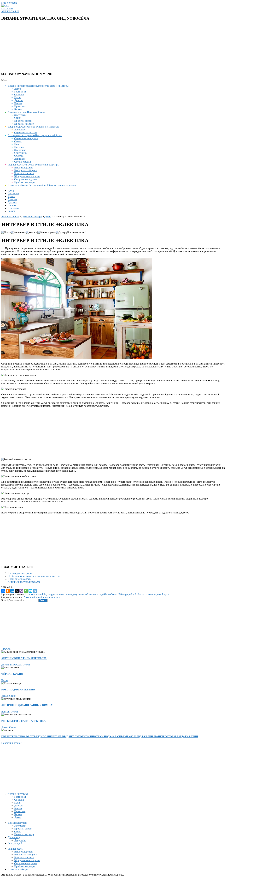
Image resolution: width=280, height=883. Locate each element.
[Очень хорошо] (46, 232)
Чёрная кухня (12, 673)
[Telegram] (35, 591)
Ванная (5, 711)
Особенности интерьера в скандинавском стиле (34, 576)
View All (6, 648)
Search (4, 600)
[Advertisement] (98, 46)
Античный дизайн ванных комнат (42, 597)
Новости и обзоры (11, 743)
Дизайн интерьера (11, 664)
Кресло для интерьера (20, 573)
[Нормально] (18, 232)
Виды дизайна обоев (19, 579)
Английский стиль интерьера (24, 581)
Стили (26, 664)
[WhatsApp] (26, 591)
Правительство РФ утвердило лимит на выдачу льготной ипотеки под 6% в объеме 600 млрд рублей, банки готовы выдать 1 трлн (97, 594)
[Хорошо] (31, 232)
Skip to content (9, 2)
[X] (17, 591)
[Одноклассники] (8, 591)
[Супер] (60, 232)
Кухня (4, 680)
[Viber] (21, 591)
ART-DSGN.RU (10, 11)
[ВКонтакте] (3, 591)
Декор (4, 695)
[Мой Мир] (12, 591)
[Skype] (30, 591)
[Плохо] (6, 232)
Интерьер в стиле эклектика (23, 720)
